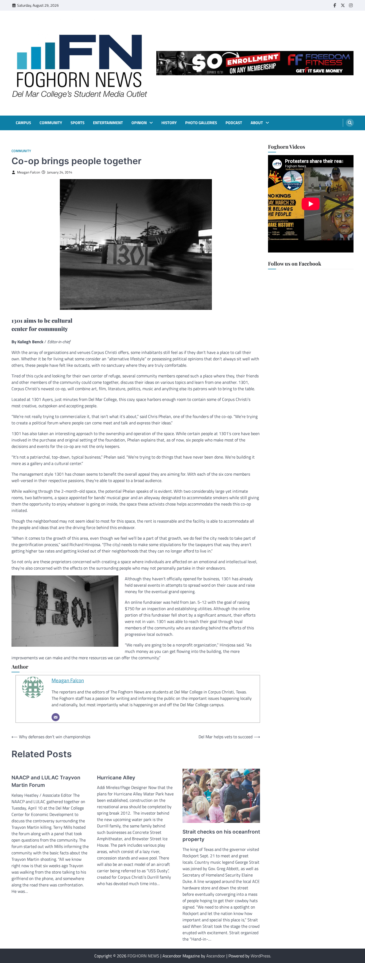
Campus (23, 123)
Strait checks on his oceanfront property (221, 836)
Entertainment (108, 123)
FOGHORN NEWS (143, 956)
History (169, 123)
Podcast (234, 123)
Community (51, 123)
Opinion (139, 123)
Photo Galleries (201, 123)
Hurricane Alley (116, 778)
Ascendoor (215, 956)
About (257, 123)
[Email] (56, 717)
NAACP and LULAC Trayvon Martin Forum (45, 781)
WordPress (260, 956)
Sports (77, 123)
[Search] (350, 123)
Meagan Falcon (28, 172)
